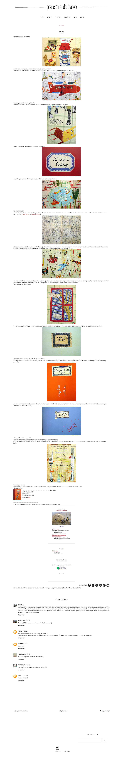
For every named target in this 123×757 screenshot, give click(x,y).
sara (19, 675)
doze (31, 588)
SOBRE (82, 17)
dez (28, 588)
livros (49, 17)
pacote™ (58, 17)
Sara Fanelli (46, 69)
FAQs (75, 17)
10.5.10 (25, 675)
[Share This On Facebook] (89, 585)
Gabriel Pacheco (35, 214)
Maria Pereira (22, 620)
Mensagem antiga (105, 711)
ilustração (47, 588)
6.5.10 (22, 604)
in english (53, 588)
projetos (67, 17)
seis (71, 588)
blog (19, 588)
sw (19, 604)
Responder (21, 615)
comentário (24, 588)
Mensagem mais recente (20, 711)
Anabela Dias (22, 654)
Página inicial (63, 711)
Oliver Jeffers (26, 214)
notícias (58, 588)
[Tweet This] (93, 585)
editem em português (39, 588)
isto (23, 438)
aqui (29, 497)
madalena (21, 643)
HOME (43, 17)
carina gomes (22, 664)
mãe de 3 (20, 631)
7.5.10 (26, 643)
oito (62, 588)
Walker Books (77, 588)
